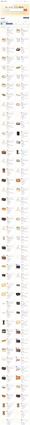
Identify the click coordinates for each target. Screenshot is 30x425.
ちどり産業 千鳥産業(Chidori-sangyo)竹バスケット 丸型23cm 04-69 (24, 161)
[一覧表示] (1, 23)
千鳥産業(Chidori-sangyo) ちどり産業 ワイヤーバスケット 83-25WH (10, 105)
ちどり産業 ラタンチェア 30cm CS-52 (10, 322)
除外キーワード (17, 13)
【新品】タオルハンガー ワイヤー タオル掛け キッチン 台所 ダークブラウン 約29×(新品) (24, 95)
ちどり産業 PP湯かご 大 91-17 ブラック (24, 266)
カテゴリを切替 (26, 17)
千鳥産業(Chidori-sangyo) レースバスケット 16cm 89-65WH (10, 133)
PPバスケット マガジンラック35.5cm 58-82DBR (24, 303)
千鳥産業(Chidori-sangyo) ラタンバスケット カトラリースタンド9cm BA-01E (10, 171)
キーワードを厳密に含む (7, 13)
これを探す (8, 35)
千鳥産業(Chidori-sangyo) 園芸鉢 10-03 (10, 49)
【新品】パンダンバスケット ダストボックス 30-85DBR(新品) (24, 133)
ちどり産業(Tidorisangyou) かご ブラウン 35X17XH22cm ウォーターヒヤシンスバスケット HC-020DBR (24, 313)
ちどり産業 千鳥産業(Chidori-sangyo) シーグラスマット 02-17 (10, 94)
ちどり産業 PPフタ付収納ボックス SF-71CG (24, 142)
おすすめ (9, 23)
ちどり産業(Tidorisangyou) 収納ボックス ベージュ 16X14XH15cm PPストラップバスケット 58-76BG (24, 190)
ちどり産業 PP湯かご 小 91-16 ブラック (10, 247)
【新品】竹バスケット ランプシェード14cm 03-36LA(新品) (24, 151)
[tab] (4, 22)
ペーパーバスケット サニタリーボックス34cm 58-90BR (24, 285)
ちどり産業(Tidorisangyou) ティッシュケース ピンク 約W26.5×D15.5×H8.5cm (24, 114)
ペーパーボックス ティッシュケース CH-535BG (24, 67)
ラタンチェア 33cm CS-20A (10, 404)
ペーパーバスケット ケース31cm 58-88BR (25, 123)
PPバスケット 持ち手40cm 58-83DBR (24, 294)
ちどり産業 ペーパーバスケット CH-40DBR (24, 49)
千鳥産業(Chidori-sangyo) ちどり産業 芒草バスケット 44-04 (10, 395)
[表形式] (3, 23)
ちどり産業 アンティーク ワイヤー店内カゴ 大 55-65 (24, 368)
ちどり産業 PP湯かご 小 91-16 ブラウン (10, 257)
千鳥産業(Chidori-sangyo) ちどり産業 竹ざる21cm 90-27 (10, 30)
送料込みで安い (16, 23)
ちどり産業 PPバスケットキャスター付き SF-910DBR (10, 275)
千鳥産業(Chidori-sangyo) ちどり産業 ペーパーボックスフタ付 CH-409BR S (10, 180)
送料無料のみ (13, 13)
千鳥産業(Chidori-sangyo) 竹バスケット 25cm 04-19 (10, 266)
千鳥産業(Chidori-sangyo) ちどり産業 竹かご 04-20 (10, 209)
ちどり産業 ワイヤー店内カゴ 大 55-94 (24, 359)
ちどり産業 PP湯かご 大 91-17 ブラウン (10, 151)
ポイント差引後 (23, 23)
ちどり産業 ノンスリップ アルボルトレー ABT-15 (24, 180)
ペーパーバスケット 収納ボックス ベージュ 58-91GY (10, 285)
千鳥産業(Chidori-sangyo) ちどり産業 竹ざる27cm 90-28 (24, 85)
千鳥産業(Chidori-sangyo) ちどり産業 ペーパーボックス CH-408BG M (24, 387)
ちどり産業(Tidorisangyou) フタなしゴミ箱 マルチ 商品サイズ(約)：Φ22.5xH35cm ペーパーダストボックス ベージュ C (10, 238)
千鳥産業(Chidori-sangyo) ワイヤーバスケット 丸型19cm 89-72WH (10, 359)
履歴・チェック (26, 1)
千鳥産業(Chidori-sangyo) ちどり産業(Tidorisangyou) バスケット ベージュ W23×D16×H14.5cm (24, 31)
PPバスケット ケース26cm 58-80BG (24, 421)
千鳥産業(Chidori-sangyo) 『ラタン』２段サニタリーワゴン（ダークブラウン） (10, 332)
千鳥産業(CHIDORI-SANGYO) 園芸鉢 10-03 (24, 39)
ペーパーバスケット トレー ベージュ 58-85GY (24, 412)
